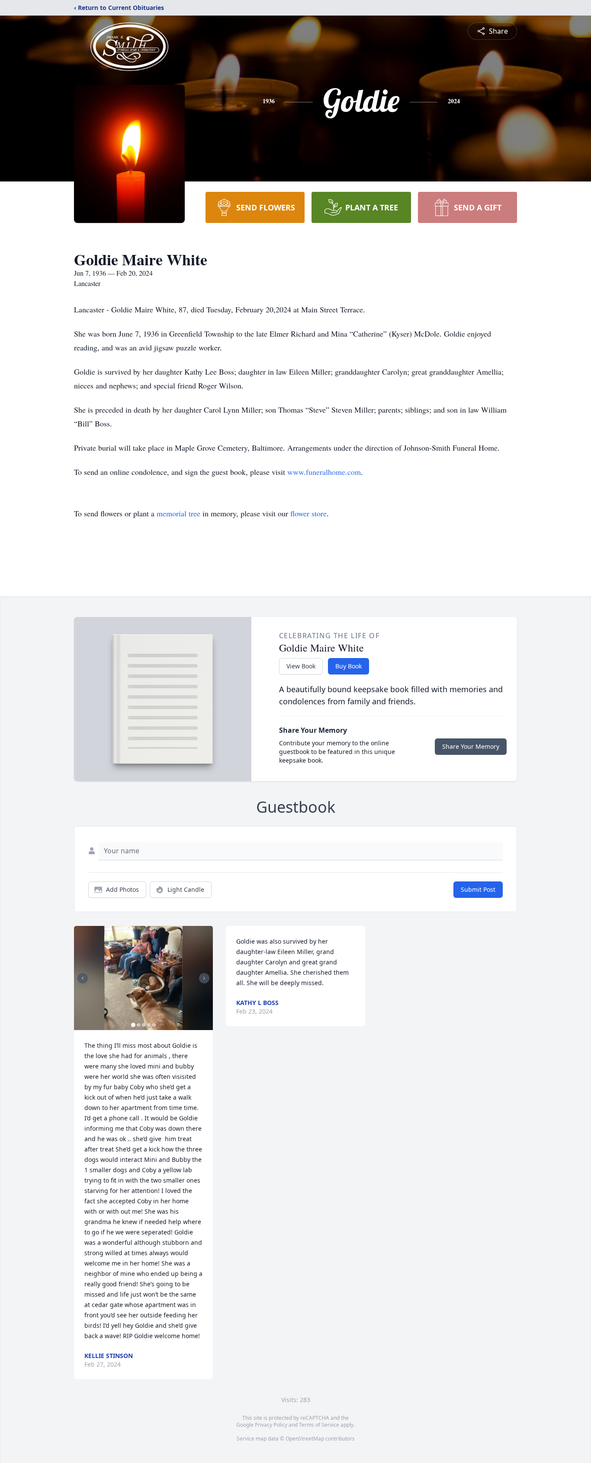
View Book (300, 666)
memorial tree (178, 513)
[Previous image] (82, 978)
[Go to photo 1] (133, 1025)
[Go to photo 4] (149, 1025)
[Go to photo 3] (143, 1025)
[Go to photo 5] (154, 1025)
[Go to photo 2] (138, 1025)
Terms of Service (319, 1424)
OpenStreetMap (305, 1438)
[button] (143, 978)
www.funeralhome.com (324, 472)
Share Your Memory (470, 746)
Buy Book (348, 666)
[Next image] (204, 978)
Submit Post (478, 889)
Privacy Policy (271, 1424)
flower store (308, 513)
